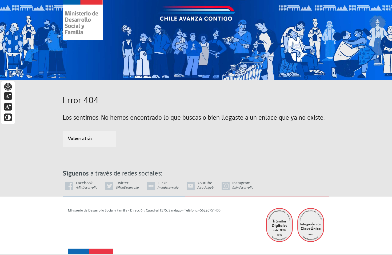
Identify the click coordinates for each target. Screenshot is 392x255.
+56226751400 (209, 210)
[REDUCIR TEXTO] (8, 95)
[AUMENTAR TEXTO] (8, 106)
